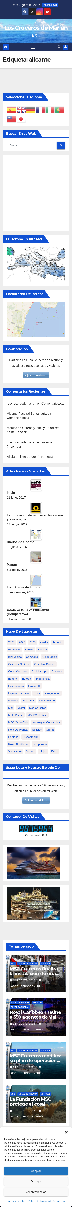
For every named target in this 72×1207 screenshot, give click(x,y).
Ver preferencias (36, 1192)
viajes (43, 751)
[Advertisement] (36, 193)
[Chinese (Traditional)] (12, 118)
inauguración (52, 693)
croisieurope (39, 671)
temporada (40, 744)
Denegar (36, 1181)
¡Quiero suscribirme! (36, 800)
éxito (54, 751)
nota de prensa (18, 729)
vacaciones (15, 751)
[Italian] (50, 109)
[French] (40, 109)
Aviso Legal (59, 1201)
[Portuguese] (60, 109)
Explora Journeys (18, 693)
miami (21, 707)
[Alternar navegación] (33, 47)
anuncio (57, 642)
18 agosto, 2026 (24, 1110)
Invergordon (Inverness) (36, 456)
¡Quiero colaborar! (36, 375)
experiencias (16, 685)
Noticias (45, 964)
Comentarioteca (52, 403)
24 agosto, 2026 (24, 980)
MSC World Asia (37, 715)
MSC (13, 964)
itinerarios (28, 700)
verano (30, 751)
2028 (32, 642)
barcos (29, 649)
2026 (11, 642)
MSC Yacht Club (18, 722)
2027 (22, 642)
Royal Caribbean (20, 1007)
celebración (49, 656)
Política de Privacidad (39, 1201)
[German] (31, 109)
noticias (37, 729)
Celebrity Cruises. (19, 664)
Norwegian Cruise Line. (46, 722)
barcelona (14, 649)
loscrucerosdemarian (21, 403)
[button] (66, 1132)
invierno (13, 700)
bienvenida (15, 656)
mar (10, 707)
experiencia (42, 678)
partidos (13, 736)
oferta (50, 729)
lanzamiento (47, 700)
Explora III (34, 685)
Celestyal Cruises (44, 664)
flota (37, 693)
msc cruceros (37, 707)
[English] (21, 109)
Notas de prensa (28, 964)
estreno (13, 678)
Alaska (44, 642)
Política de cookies (16, 1201)
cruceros (57, 671)
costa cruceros (17, 671)
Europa (26, 678)
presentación (31, 736)
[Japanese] (21, 118)
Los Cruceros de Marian (36, 27)
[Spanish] (12, 109)
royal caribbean (18, 744)
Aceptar (36, 1171)
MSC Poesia (15, 715)
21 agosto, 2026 (24, 1023)
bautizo (42, 649)
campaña (32, 656)
